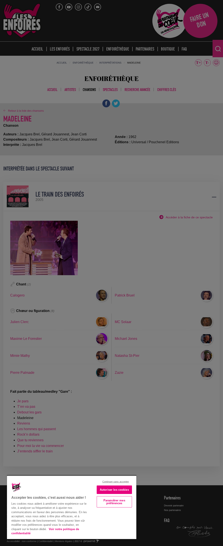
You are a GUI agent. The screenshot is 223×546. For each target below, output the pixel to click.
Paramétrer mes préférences (114, 502)
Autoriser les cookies (114, 489)
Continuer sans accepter (115, 481)
